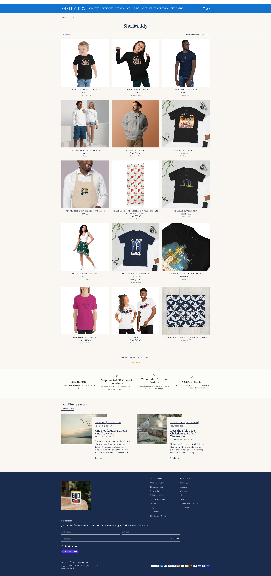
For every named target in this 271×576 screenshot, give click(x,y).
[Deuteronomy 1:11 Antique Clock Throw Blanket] (186, 310)
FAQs (152, 507)
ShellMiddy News (158, 516)
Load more (135, 362)
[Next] (152, 2)
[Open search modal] (199, 8)
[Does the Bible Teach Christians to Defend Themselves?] (159, 438)
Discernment (192, 422)
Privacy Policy (156, 495)
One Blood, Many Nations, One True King (111, 432)
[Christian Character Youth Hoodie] (85, 123)
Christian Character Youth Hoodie (85, 150)
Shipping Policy (157, 487)
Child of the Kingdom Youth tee (135, 90)
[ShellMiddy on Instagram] (66, 546)
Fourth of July (114, 422)
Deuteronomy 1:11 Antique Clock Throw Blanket (186, 337)
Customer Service (158, 483)
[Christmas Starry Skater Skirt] (85, 247)
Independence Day (104, 426)
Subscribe (175, 539)
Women (183, 491)
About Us (154, 511)
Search (153, 503)
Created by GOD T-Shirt (135, 337)
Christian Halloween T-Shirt (185, 150)
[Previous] (118, 2)
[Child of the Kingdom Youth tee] (135, 63)
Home (63, 17)
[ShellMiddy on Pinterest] (69, 546)
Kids (182, 499)
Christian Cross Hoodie (135, 150)
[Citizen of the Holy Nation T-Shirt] (186, 247)
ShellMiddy (78, 566)
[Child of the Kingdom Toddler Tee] (85, 63)
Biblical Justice (178, 422)
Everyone (184, 487)
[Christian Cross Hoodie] (135, 123)
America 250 (101, 422)
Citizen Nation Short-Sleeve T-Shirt (135, 274)
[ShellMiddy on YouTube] (76, 546)
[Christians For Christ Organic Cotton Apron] (85, 184)
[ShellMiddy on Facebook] (62, 546)
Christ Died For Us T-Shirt (186, 90)
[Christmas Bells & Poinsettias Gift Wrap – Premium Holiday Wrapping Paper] (135, 184)
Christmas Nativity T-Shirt (185, 211)
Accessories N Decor (189, 503)
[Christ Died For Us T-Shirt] (186, 63)
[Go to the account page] (204, 8)
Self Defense (176, 426)
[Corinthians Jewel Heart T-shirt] (85, 310)
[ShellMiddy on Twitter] (73, 546)
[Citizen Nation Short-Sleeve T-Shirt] (135, 247)
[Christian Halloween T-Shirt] (186, 123)
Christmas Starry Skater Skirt (85, 274)
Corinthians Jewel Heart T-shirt (85, 337)
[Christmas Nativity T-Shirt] (186, 184)
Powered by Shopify (68, 568)
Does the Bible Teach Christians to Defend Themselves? (183, 433)
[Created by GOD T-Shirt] (135, 310)
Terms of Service (157, 499)
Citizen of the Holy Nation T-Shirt (186, 274)
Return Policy (156, 491)
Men (182, 495)
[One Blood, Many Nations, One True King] (84, 438)
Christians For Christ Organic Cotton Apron (85, 211)
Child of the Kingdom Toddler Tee (85, 90)
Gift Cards (184, 507)
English (63, 562)
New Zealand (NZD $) (79, 562)
